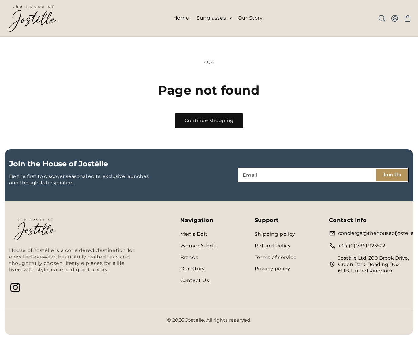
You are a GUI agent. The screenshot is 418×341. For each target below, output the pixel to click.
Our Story (192, 269)
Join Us (392, 174)
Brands (189, 257)
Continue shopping (209, 120)
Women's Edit (198, 246)
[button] (213, 18)
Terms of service (276, 257)
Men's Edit (194, 234)
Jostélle (194, 320)
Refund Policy (273, 246)
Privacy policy (272, 269)
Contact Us (194, 280)
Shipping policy (275, 234)
